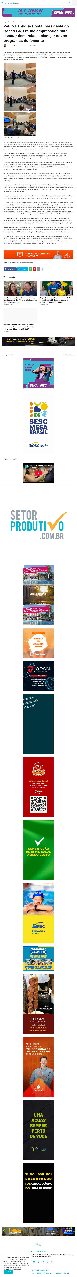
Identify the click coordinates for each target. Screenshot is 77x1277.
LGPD (32, 1273)
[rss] (51, 1262)
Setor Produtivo (18, 22)
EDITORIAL (50, 1273)
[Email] (38, 269)
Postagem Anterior (8, 355)
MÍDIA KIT (59, 1273)
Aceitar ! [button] (8, 1272)
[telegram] (43, 1262)
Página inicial (8, 22)
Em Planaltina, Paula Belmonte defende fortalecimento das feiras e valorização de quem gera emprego (20, 300)
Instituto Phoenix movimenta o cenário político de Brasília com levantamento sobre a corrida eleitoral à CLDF (19, 327)
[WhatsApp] (30, 269)
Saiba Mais (17, 1269)
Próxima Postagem (68, 355)
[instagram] (38, 1262)
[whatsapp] (47, 1262)
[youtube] (34, 1262)
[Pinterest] (34, 269)
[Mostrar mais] (42, 269)
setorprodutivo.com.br (26, 262)
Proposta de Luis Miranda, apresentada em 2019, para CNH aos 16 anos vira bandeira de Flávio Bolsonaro (55, 300)
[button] (2, 2)
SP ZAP (66, 1273)
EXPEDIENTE (40, 1273)
